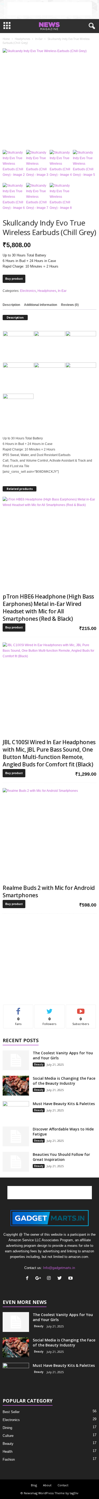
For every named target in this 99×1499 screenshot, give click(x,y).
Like (18, 1009)
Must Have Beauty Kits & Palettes (64, 1103)
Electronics (28, 291)
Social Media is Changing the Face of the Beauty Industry (64, 1081)
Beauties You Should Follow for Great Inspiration (61, 1157)
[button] (91, 26)
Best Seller (11, 1412)
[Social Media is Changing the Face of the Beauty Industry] (16, 1086)
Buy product (14, 278)
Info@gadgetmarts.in (59, 1268)
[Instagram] (50, 1279)
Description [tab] (11, 305)
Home (6, 39)
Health (7, 1452)
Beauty (38, 1064)
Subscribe (81, 1009)
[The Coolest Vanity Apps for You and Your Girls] (16, 1060)
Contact (63, 1485)
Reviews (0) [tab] (70, 305)
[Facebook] (28, 1279)
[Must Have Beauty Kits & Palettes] (16, 1111)
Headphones (22, 39)
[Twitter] (60, 1279)
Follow (49, 1009)
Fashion (9, 1459)
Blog (34, 1485)
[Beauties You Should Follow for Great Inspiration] (16, 1162)
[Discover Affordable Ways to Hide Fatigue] (16, 1136)
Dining (7, 1428)
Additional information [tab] (40, 305)
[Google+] (39, 1279)
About (47, 1485)
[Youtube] (71, 1279)
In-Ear (39, 39)
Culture (8, 1436)
